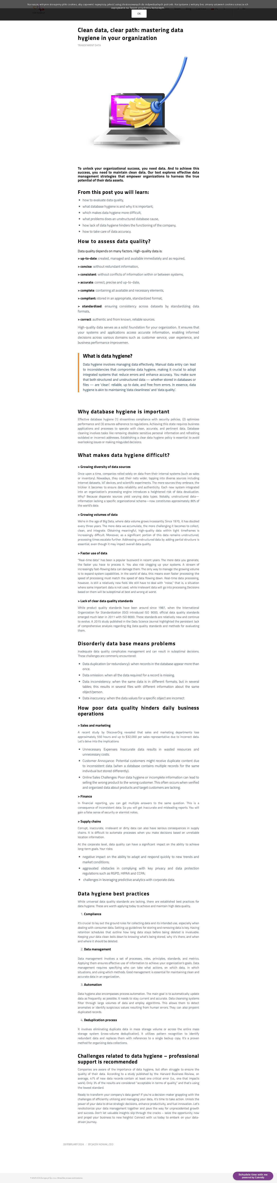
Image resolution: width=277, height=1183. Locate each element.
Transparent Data (89, 45)
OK (139, 13)
